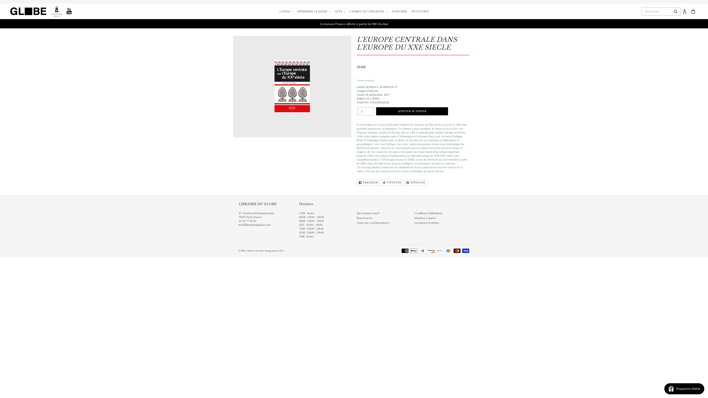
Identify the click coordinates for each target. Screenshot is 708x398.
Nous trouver (364, 218)
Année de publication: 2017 (373, 94)
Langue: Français (367, 90)
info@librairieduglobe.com (255, 224)
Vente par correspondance (373, 222)
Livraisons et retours (426, 222)
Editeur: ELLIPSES (368, 98)
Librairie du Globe (255, 250)
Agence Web (278, 250)
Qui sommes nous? (368, 213)
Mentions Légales (425, 218)
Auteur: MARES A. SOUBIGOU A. (377, 87)
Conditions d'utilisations (428, 213)
